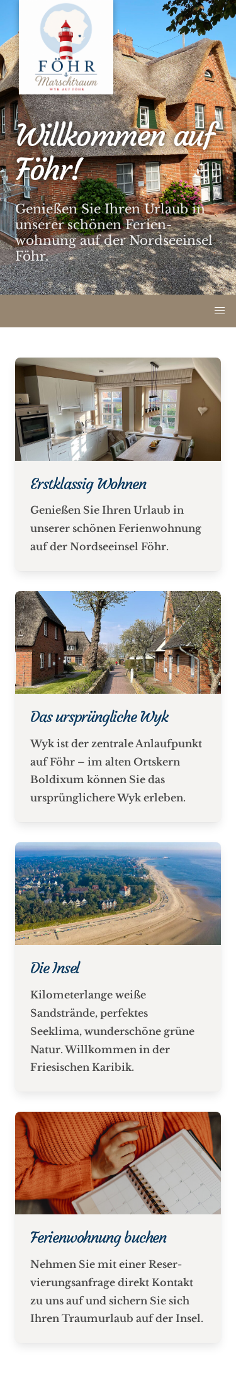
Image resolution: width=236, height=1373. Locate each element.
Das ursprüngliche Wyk (99, 717)
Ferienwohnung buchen (98, 1237)
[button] (219, 311)
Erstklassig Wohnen (87, 484)
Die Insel (54, 968)
